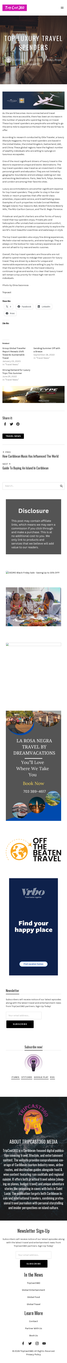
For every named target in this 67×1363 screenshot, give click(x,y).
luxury (51, 60)
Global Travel (33, 1304)
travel (58, 60)
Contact (33, 1321)
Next (5, 464)
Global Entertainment (33, 1290)
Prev (8, 452)
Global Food (33, 1297)
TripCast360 (33, 1283)
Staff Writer (18, 60)
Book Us (33, 1335)
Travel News (13, 436)
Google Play (41, 1077)
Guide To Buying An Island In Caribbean (25, 468)
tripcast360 (34, 64)
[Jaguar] (33, 394)
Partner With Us (33, 1328)
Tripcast (6, 292)
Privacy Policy (33, 1354)
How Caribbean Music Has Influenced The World (30, 456)
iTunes (15, 1077)
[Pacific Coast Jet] (33, 100)
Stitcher (26, 1077)
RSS (52, 1077)
